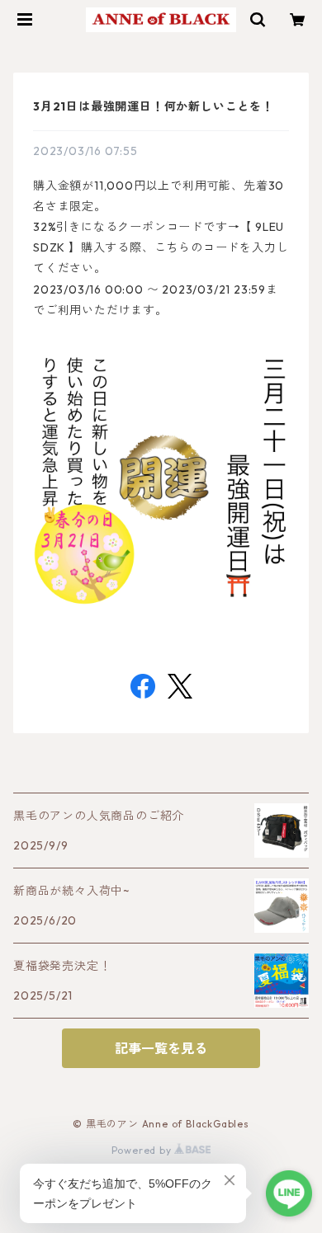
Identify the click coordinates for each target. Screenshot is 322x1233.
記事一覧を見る (161, 1048)
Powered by (143, 1150)
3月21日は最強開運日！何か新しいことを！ (153, 106)
